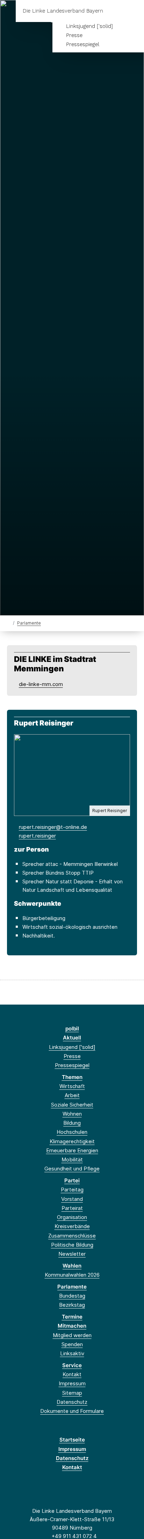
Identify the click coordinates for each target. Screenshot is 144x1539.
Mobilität (72, 1159)
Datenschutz (72, 1402)
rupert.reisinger (37, 835)
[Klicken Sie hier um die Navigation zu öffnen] (133, 11)
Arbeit (72, 1095)
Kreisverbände (72, 1226)
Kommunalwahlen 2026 (72, 1274)
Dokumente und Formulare (72, 1411)
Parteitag (72, 1189)
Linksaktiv (72, 1353)
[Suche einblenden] (114, 11)
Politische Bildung (72, 1244)
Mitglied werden (72, 1335)
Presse (74, 35)
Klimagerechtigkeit (72, 1141)
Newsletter (72, 1253)
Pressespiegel (82, 44)
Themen (72, 1077)
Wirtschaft (72, 1086)
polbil (72, 1028)
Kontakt (72, 1374)
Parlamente (29, 623)
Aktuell (72, 1037)
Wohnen (72, 1113)
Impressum (72, 1383)
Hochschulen (72, 1132)
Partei (72, 1180)
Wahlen (72, 1265)
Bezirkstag (72, 1304)
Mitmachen (72, 1325)
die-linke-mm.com (41, 684)
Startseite (72, 1439)
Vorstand (72, 1199)
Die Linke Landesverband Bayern (63, 11)
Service (72, 1365)
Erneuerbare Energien (72, 1150)
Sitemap (72, 1393)
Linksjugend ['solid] (89, 26)
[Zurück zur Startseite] (8, 622)
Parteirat (72, 1208)
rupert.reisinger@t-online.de (53, 827)
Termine (72, 1316)
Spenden (72, 1344)
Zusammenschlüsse (72, 1235)
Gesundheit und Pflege (72, 1168)
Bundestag (72, 1295)
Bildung (72, 1122)
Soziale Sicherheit (72, 1104)
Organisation (72, 1217)
